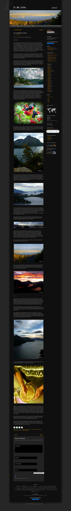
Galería (29, 26)
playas (35, 489)
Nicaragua (49, 85)
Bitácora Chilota (50, 70)
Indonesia (49, 80)
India (48, 79)
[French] (52, 31)
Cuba (48, 76)
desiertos (38, 486)
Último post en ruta (50, 48)
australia (49, 136)
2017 (48, 99)
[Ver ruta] (52, 110)
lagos (37, 429)
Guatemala (49, 77)
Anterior (15, 434)
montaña (39, 429)
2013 (48, 102)
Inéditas (49, 81)
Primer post (49, 47)
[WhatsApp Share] (17, 427)
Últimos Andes (27, 429)
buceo (27, 486)
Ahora (48, 65)
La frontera (41, 29)
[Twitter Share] (22, 427)
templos (55, 489)
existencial (34, 429)
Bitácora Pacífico (50, 71)
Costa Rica (49, 75)
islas (31, 488)
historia (27, 488)
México (49, 82)
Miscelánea (49, 83)
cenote (30, 486)
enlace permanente (25, 430)
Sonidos (49, 90)
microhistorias (48, 488)
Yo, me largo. (19, 7)
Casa (47, 106)
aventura (24, 486)
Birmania (49, 69)
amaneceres (18, 486)
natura (19, 489)
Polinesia (49, 88)
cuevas (32, 486)
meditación (40, 488)
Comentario (18, 445)
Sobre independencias (18, 29)
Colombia (49, 74)
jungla (33, 488)
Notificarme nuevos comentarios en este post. (21, 478)
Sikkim (49, 89)
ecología (41, 486)
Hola (14, 26)
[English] (51, 31)
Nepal (48, 84)
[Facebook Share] (19, 427)
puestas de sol (41, 489)
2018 (48, 98)
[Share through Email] (14, 427)
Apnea (49, 66)
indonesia (49, 137)
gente (24, 488)
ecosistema (45, 486)
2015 (48, 100)
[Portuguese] (53, 31)
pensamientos (15, 430)
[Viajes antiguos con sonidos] (51, 146)
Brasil (48, 72)
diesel (19, 430)
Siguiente (42, 434)
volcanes (36, 491)
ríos (48, 489)
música (15, 489)
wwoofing (39, 491)
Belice (49, 68)
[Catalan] (50, 31)
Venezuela (49, 91)
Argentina (23, 429)
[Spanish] (47, 31)
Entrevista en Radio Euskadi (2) (52, 55)
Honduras (49, 78)
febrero (51, 96)
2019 (48, 97)
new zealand (49, 138)
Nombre (17, 457)
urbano (33, 491)
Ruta (22, 26)
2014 (48, 101)
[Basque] (48, 31)
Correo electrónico (18, 463)
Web (16, 469)
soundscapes (51, 489)
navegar (23, 489)
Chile (48, 73)
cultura (35, 486)
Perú (48, 87)
